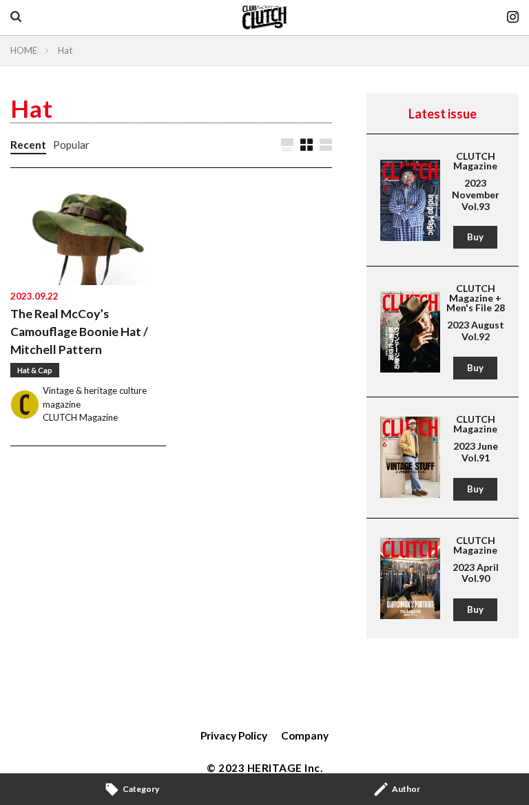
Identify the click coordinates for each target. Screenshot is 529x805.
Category (141, 789)
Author (406, 789)
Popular (71, 144)
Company (305, 735)
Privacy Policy (233, 735)
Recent (28, 144)
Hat (65, 50)
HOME (23, 50)
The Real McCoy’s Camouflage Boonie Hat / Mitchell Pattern (79, 331)
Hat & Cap (34, 370)
